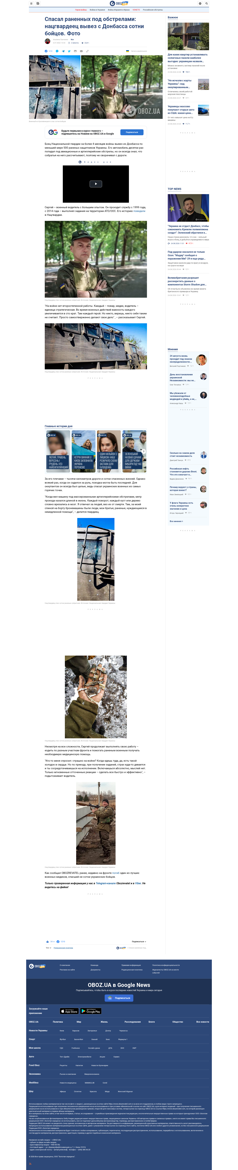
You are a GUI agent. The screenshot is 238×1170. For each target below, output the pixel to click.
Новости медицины (68, 1083)
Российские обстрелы (153, 10)
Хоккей (94, 1039)
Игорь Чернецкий (176, 513)
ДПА (110, 1048)
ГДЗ (61, 1048)
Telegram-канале (106, 883)
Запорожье (92, 1031)
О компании (65, 965)
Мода (107, 1091)
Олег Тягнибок (175, 385)
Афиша (63, 1091)
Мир (79, 1022)
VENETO (136, 10)
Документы (95, 970)
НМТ (134, 1048)
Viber (138, 883)
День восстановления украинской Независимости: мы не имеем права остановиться (182, 377)
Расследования (133, 1022)
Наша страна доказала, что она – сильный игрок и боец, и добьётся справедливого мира (188, 238)
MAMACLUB (89, 1083)
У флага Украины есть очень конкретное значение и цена (181, 506)
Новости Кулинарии (99, 1065)
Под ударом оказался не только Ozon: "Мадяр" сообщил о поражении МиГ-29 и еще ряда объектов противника (186, 255)
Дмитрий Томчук (176, 460)
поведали (139, 211)
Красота (93, 1091)
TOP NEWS (174, 189)
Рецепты (63, 1065)
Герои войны (81, 10)
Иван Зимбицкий (176, 495)
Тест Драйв (64, 1057)
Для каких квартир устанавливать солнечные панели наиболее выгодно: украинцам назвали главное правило (188, 58)
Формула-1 (122, 1039)
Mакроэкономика (91, 1074)
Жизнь (104, 1022)
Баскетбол (78, 1039)
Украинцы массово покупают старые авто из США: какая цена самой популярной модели (181, 110)
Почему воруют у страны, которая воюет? (183, 489)
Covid (105, 1083)
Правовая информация (131, 965)
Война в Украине (97, 10)
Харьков (75, 1031)
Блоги (152, 1022)
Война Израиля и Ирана (119, 10)
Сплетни (77, 1091)
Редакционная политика (63, 948)
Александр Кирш (176, 403)
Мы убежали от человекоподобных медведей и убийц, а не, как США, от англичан (182, 396)
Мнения (173, 349)
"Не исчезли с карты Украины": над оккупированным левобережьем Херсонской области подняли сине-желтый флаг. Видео (181, 84)
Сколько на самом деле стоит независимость (182, 454)
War (72, 40)
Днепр (108, 1031)
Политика (58, 1022)
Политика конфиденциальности (166, 965)
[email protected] (60, 1150)
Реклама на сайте (67, 970)
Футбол (63, 1039)
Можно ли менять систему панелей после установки (186, 67)
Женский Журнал (125, 1091)
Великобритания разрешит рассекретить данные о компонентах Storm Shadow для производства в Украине (186, 281)
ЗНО (122, 1048)
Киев (62, 1031)
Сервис (116, 1057)
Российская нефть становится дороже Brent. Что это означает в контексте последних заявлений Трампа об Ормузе (183, 471)
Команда (94, 965)
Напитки (79, 1065)
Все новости (202, 1022)
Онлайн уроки (94, 1048)
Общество (177, 1022)
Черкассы (123, 1031)
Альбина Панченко (60, 40)
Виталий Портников (178, 366)
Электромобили (84, 1057)
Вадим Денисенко (177, 479)
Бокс (108, 1039)
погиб (115, 873)
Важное (173, 17)
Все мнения (175, 521)
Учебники (75, 1048)
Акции (102, 1057)
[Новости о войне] (121, 949)
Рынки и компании (68, 1074)
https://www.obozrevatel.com (120, 1104)
